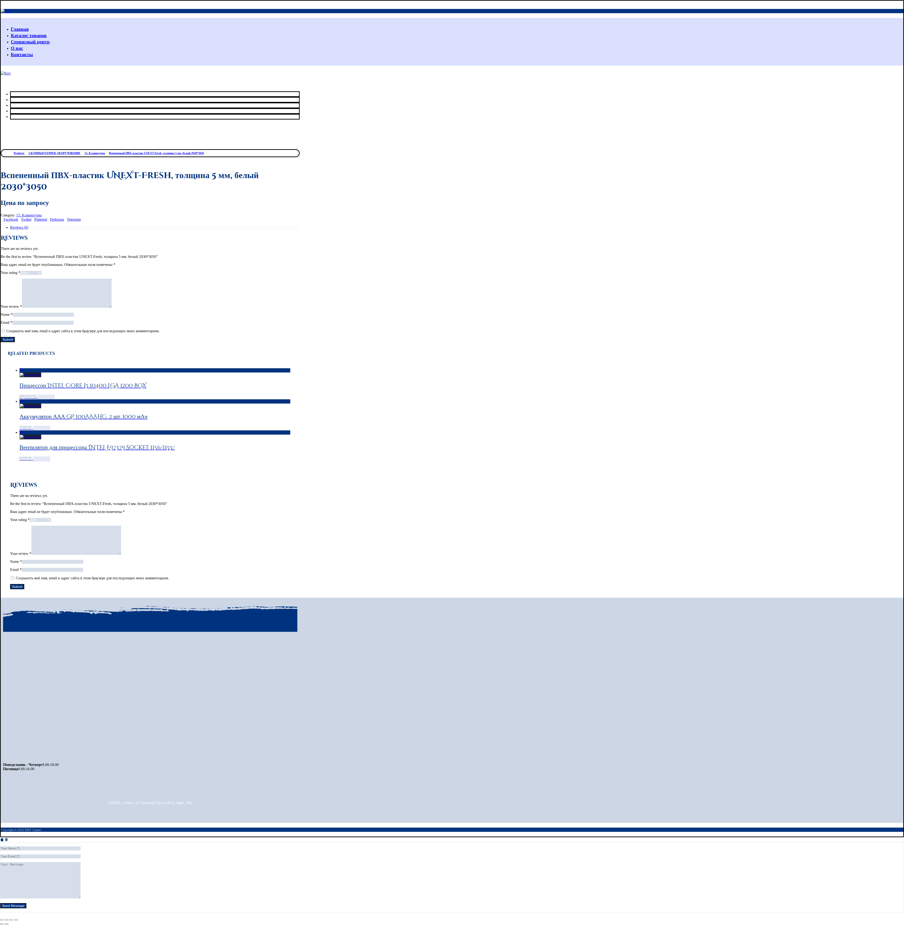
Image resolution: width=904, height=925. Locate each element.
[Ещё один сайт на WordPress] (6, 11)
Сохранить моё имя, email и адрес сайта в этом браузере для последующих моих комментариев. (83, 331)
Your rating (10, 273)
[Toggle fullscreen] (11, 920)
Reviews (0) (19, 227)
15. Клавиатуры (29, 215)
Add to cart (46, 397)
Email (6, 322)
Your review (11, 306)
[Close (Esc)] (2, 920)
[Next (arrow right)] (6, 924)
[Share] (6, 920)
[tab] (155, 227)
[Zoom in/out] (16, 920)
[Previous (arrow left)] (2, 924)
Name (6, 314)
